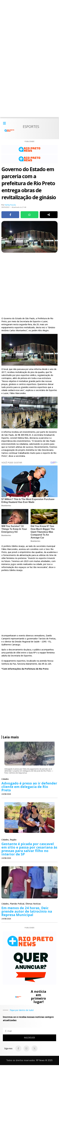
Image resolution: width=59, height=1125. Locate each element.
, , (21, 903)
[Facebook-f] (18, 1048)
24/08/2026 (6, 794)
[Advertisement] (29, 29)
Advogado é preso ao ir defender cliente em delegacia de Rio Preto (29, 786)
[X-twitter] (35, 1048)
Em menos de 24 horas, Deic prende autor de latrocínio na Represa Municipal (26, 911)
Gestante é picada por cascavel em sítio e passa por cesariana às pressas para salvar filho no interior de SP (29, 848)
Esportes (31, 126)
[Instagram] (26, 1048)
